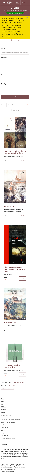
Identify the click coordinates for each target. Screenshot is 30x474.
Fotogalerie (4, 444)
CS (17, 3)
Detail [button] (22, 160)
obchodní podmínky (19, 382)
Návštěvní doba (5, 427)
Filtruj (15, 96)
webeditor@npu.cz (10, 469)
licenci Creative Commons (12, 451)
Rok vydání (4, 57)
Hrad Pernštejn (9, 206)
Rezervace (3, 430)
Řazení (2, 105)
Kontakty (3, 412)
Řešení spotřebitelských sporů (9, 466)
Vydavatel (3, 66)
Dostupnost (4, 75)
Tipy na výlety (4, 435)
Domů (2, 399)
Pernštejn (15, 7)
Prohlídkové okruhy (6, 425)
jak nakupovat (12, 385)
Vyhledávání (4, 49)
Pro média (3, 409)
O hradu (3, 441)
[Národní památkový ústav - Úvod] (7, 2)
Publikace (3, 407)
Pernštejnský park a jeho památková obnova (12, 366)
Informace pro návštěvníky (8, 422)
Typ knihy (3, 84)
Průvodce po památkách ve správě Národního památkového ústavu (14, 269)
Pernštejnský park (10, 323)
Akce (2, 401)
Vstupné (3, 433)
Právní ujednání (5, 464)
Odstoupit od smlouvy (7, 389)
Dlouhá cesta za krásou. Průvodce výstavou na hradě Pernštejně (15, 152)
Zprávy (3, 404)
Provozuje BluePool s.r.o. (7, 471)
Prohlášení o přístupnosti (17, 464)
